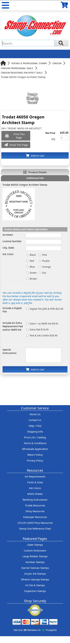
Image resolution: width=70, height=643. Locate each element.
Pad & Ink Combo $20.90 (43, 335)
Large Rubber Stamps (35, 556)
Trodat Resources (35, 505)
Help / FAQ (35, 425)
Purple (46, 260)
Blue (32, 266)
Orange (46, 266)
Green (33, 272)
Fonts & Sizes (35, 482)
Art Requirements (35, 476)
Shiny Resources (35, 511)
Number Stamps (35, 562)
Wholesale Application (35, 449)
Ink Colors (35, 488)
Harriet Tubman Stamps (35, 567)
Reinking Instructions (35, 499)
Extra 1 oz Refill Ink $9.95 (44, 323)
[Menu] (5, 5)
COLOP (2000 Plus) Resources (35, 522)
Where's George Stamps (35, 579)
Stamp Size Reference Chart (35, 528)
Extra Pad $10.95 (39, 329)
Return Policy (35, 454)
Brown (33, 278)
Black (33, 254)
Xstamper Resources (35, 517)
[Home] (3, 63)
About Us (35, 414)
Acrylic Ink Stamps (35, 573)
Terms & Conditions (35, 443)
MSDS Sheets (35, 493)
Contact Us (35, 420)
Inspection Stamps (35, 591)
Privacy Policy (35, 460)
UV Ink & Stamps (35, 585)
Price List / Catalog (35, 437)
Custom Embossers (35, 550)
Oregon (57, 63)
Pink (44, 254)
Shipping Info (35, 431)
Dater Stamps (35, 544)
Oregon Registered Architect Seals (21, 72)
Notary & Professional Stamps (29, 63)
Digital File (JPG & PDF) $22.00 (46, 308)
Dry (44, 272)
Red (32, 260)
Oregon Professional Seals (17, 68)
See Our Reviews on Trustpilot (35, 630)
